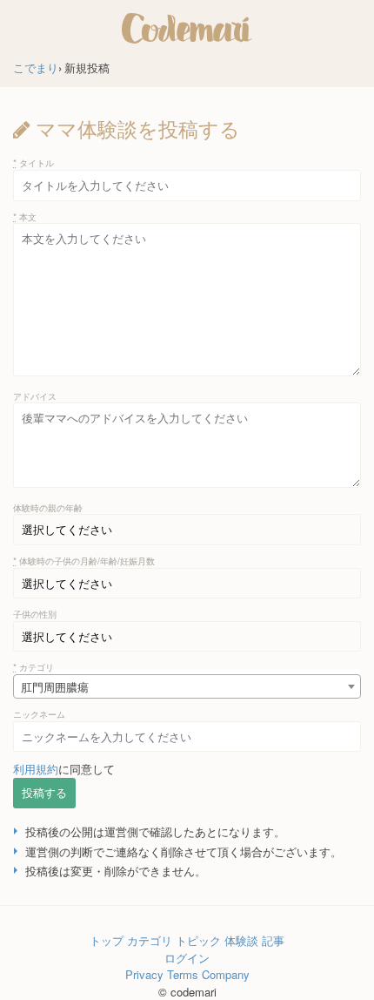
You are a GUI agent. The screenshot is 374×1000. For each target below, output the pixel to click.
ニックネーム (39, 713)
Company (226, 974)
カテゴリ (33, 666)
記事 (273, 940)
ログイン (187, 957)
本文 (25, 216)
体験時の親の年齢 (48, 507)
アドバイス (35, 395)
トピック (198, 940)
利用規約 (35, 768)
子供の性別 (35, 613)
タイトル (33, 162)
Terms (182, 974)
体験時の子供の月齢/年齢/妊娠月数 (84, 560)
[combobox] (187, 686)
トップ (107, 940)
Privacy (144, 974)
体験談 (241, 940)
